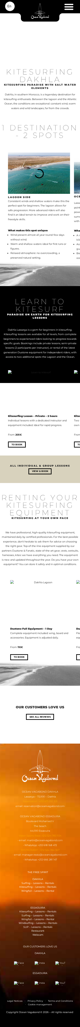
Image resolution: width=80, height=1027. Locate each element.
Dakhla (37, 879)
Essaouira (37, 907)
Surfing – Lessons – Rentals (38, 883)
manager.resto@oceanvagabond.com (44, 854)
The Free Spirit (38, 872)
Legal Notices (14, 1001)
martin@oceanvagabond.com (45, 840)
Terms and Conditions (60, 1001)
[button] (69, 7)
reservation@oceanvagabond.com (44, 806)
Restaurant (37, 930)
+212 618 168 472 (47, 845)
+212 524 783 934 (51, 835)
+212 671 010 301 (48, 801)
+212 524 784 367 (49, 850)
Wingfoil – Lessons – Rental (37, 890)
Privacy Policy (35, 1001)
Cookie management (40, 1004)
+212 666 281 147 (47, 859)
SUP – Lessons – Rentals (37, 927)
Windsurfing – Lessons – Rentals (38, 923)
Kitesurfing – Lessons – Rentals (37, 886)
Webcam (37, 934)
